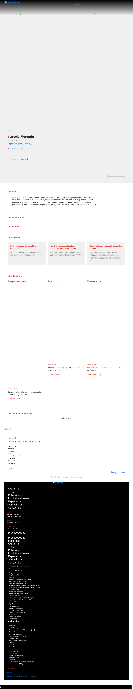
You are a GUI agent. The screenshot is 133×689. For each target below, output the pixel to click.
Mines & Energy (13, 651)
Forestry (11, 642)
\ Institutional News (18, 498)
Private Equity (13, 653)
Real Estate (12, 647)
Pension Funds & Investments (17, 640)
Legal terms (11, 469)
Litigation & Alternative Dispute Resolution (20, 600)
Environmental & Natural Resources (19, 566)
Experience (11, 458)
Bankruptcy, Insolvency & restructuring (20, 579)
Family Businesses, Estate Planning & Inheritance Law (24, 587)
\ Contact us (14, 507)
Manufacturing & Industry (16, 649)
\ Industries (13, 540)
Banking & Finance (14, 569)
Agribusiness (12, 625)
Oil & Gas (11, 644)
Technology (12, 614)
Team (9, 130)
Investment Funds (14, 589)
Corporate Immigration (15, 595)
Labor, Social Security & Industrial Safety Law (22, 598)
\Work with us (15, 504)
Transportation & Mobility (16, 664)
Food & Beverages (14, 628)
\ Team (11, 492)
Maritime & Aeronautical (15, 602)
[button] (55, 191)
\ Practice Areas (16, 532)
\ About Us (13, 489)
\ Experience (14, 501)
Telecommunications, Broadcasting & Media (21, 661)
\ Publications (14, 495)
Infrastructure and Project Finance (18, 593)
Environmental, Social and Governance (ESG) (22, 630)
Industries (11, 448)
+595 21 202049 (16, 149)
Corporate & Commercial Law (17, 612)
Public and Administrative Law (17, 583)
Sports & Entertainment (15, 634)
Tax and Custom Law (15, 616)
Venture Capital (13, 618)
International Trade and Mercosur (18, 571)
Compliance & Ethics (15, 575)
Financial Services (14, 657)
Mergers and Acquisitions (16, 591)
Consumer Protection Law (16, 608)
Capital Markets (13, 604)
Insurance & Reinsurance (16, 610)
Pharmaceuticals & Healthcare (17, 636)
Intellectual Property (14, 606)
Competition (12, 573)
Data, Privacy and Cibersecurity (18, 581)
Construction (12, 577)
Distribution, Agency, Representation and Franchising (24, 585)
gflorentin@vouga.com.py (20, 144)
